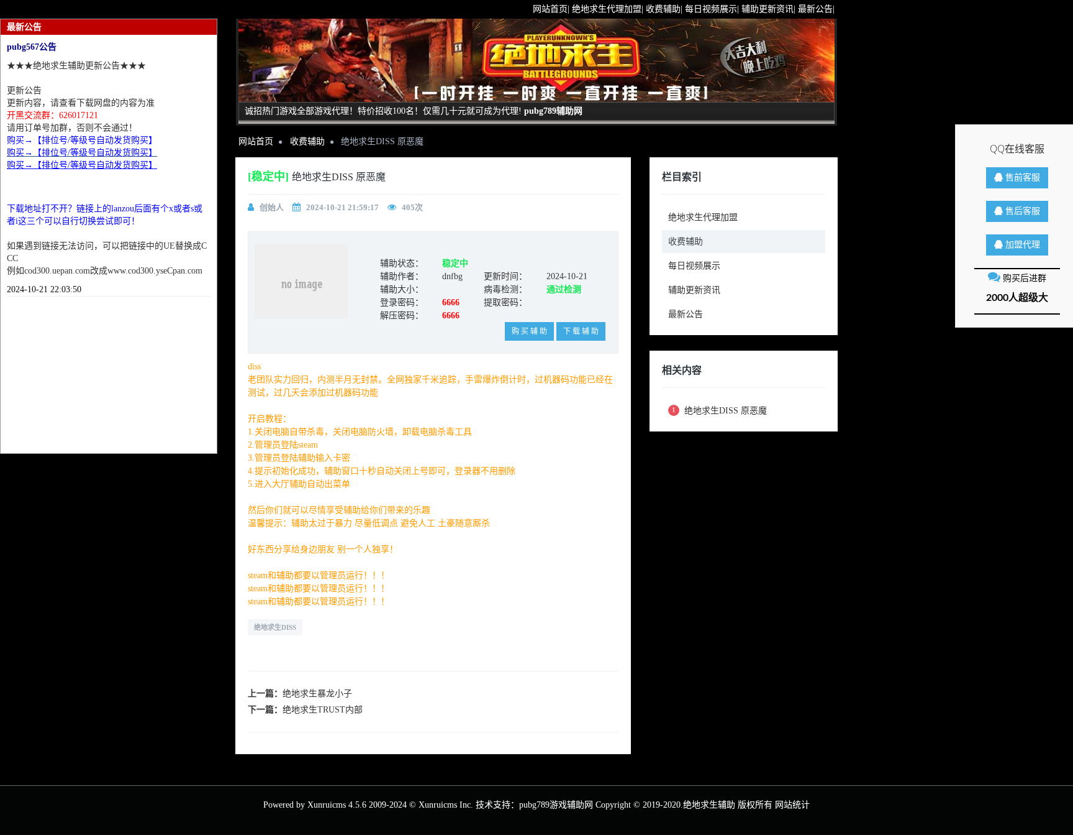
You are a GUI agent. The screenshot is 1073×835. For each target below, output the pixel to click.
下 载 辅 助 (581, 331)
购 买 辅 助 (529, 331)
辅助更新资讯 (694, 290)
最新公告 (685, 314)
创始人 (272, 207)
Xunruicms (326, 805)
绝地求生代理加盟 (703, 217)
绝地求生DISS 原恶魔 (719, 410)
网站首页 (255, 141)
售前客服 (1021, 177)
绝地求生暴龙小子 (317, 693)
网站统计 (792, 805)
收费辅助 (307, 141)
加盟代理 (1021, 245)
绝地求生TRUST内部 (323, 709)
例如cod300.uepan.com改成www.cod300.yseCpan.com (104, 270)
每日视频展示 (694, 265)
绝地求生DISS (275, 627)
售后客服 (1021, 211)
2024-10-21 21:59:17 (342, 207)
